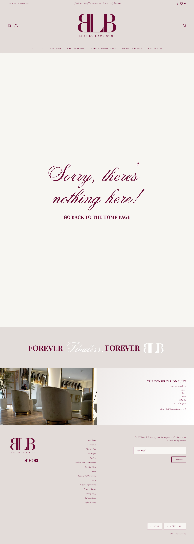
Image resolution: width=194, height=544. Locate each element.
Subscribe (178, 459)
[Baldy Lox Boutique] (97, 25)
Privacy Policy (90, 498)
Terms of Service (90, 489)
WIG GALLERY (38, 48)
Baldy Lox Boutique (176, 534)
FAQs (94, 480)
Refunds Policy (90, 502)
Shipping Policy (90, 493)
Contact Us (91, 444)
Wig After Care (90, 467)
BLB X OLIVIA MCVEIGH (132, 48)
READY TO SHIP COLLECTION (103, 48)
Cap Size (93, 458)
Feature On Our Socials (87, 476)
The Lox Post (91, 449)
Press (94, 471)
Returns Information (88, 484)
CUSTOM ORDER (155, 48)
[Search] (184, 25)
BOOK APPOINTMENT (76, 48)
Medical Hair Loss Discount (85, 462)
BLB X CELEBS (55, 48)
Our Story (92, 440)
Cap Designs (91, 453)
